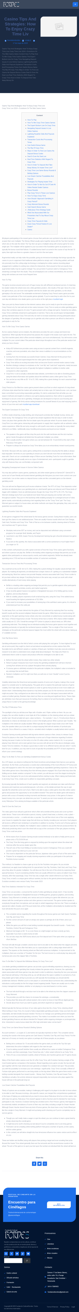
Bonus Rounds (32, 190)
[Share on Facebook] (34, 1164)
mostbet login (58, 299)
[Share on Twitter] (39, 1164)
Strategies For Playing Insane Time (39, 182)
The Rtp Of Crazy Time (35, 148)
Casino (29, 229)
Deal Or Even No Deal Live (36, 156)
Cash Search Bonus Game (36, 207)
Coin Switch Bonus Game (36, 145)
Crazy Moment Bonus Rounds (38, 204)
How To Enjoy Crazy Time (36, 196)
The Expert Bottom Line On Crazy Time (41, 125)
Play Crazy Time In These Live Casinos (41, 193)
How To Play (32, 120)
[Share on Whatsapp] (45, 1164)
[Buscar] (26, 1260)
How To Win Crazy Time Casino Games (41, 122)
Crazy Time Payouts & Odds (37, 221)
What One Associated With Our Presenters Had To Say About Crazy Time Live (40, 215)
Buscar (6, 1257)
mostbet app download (31, 404)
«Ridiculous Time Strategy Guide (38, 210)
